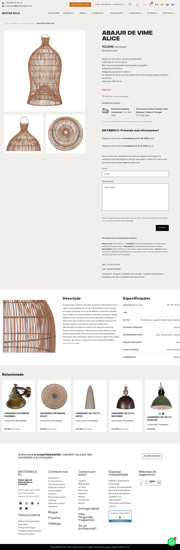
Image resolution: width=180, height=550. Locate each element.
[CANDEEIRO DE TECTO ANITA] (90, 396)
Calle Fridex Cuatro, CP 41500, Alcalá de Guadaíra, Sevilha (92, 547)
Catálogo (54, 523)
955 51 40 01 (124, 547)
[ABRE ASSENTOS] (74, 13)
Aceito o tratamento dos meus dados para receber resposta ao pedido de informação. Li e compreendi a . (135, 219)
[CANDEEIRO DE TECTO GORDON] (161, 396)
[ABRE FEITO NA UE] (175, 13)
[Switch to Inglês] (167, 4)
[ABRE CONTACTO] (124, 5)
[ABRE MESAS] (87, 13)
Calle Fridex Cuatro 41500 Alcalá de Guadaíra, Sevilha (29, 493)
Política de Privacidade (124, 221)
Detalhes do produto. (111, 102)
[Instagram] (26, 503)
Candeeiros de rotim (111, 277)
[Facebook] (20, 503)
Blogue (53, 512)
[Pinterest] (32, 503)
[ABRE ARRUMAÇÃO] (124, 13)
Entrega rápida (88, 508)
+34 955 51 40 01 (32, 496)
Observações (107, 181)
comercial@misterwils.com (127, 162)
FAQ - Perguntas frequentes (86, 517)
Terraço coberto (27, 23)
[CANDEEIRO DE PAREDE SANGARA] (18, 396)
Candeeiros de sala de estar (133, 277)
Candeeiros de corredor (132, 274)
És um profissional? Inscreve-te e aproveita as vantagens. (127, 121)
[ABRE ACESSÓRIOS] (143, 13)
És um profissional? (87, 527)
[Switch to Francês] (173, 4)
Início (7, 23)
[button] (171, 541)
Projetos (54, 518)
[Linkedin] (20, 508)
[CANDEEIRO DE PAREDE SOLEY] (54, 396)
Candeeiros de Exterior (153, 274)
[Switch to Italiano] (156, 4)
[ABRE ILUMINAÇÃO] (105, 13)
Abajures (117, 274)
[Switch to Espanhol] (162, 4)
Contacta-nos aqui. (71, 343)
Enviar (162, 228)
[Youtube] (26, 508)
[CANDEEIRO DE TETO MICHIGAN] (125, 396)
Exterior (15, 23)
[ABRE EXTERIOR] (158, 13)
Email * (105, 168)
